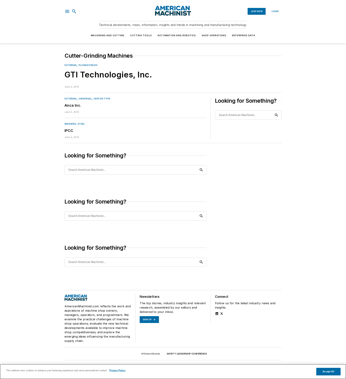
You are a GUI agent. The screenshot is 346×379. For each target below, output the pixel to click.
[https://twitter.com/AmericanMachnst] (221, 313)
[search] (74, 11)
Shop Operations (214, 35)
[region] (173, 371)
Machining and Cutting (107, 35)
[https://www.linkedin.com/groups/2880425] (217, 313)
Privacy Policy (117, 370)
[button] (67, 11)
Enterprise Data (243, 35)
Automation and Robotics (177, 35)
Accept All (328, 371)
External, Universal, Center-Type (87, 98)
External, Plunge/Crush (81, 65)
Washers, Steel (75, 123)
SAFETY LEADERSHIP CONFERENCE (187, 353)
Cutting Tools (141, 35)
